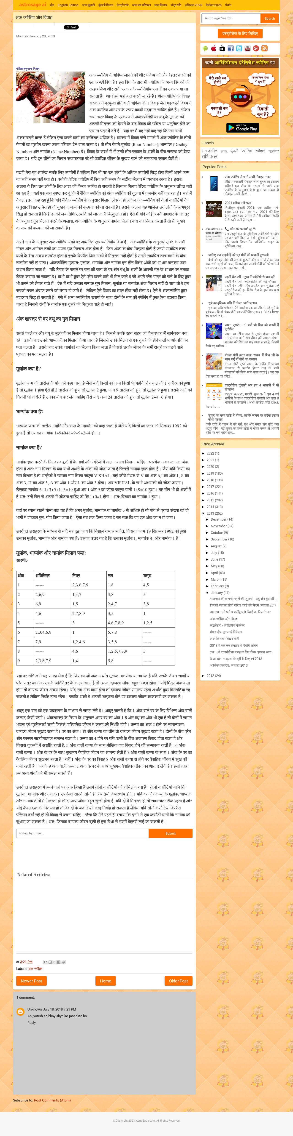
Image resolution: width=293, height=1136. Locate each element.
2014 (211, 507)
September (219, 539)
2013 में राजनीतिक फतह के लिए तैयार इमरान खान (240, 652)
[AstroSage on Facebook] (230, 51)
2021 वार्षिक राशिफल (238, 203)
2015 (211, 500)
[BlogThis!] (50, 962)
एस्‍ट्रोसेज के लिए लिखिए (240, 33)
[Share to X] (54, 962)
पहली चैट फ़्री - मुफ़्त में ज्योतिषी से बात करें (250, 277)
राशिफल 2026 (193, 5)
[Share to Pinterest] (63, 962)
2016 (211, 493)
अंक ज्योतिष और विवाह (223, 619)
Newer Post (31, 981)
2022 (211, 453)
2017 (211, 487)
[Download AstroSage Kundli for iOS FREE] (213, 51)
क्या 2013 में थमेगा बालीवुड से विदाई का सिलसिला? (240, 612)
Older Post (178, 981)
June (215, 559)
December (219, 519)
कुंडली (234, 151)
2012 (211, 676)
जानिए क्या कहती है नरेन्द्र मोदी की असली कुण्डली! (238, 255)
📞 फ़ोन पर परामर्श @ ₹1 (241, 229)
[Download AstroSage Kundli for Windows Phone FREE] (222, 51)
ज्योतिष (246, 150)
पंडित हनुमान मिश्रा (28, 68)
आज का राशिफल (141, 5)
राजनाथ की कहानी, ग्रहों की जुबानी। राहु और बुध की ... (243, 599)
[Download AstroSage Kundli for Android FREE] (205, 51)
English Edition (68, 5)
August (216, 546)
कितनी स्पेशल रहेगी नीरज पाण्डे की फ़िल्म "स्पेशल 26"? (243, 605)
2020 (211, 467)
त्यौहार (260, 150)
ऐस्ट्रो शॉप (123, 5)
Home (105, 981)
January (217, 593)
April (215, 573)
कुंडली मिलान (105, 5)
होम (52, 5)
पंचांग (228, 5)
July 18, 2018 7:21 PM (59, 1009)
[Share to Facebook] (59, 962)
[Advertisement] (99, 49)
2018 (211, 480)
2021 (211, 460)
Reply (31, 1023)
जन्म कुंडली (88, 5)
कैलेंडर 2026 (214, 5)
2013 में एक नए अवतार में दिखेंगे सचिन (234, 646)
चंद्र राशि (176, 5)
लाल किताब (161, 5)
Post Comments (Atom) (52, 1100)
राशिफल (209, 156)
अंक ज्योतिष (35, 969)
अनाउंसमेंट (209, 150)
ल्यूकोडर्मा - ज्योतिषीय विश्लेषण (227, 625)
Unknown (34, 1009)
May (214, 566)
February (218, 586)
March (216, 579)
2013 (211, 513)
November (219, 526)
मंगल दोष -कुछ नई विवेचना (226, 632)
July (214, 553)
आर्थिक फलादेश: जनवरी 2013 (229, 665)
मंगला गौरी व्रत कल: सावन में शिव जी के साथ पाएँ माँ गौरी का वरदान (252, 357)
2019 (211, 473)
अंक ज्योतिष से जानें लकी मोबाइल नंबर (248, 177)
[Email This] (45, 962)
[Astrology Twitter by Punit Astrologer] (239, 51)
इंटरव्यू (224, 151)
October (217, 533)
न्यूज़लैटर (274, 151)
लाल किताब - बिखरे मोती (224, 639)
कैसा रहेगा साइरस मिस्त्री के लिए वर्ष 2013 (236, 659)
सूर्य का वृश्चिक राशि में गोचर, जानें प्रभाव (232, 303)
